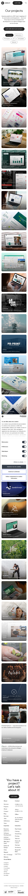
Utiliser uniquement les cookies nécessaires (14, 477)
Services (6, 804)
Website (14, 42)
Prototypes (7, 38)
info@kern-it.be (18, 804)
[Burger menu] (26, 3)
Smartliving (18, 834)
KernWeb (6, 875)
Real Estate (18, 829)
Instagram (6, 862)
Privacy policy (14, 887)
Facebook (6, 864)
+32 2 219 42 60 (19, 806)
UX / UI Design (8, 854)
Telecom (17, 838)
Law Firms (18, 854)
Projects (6, 806)
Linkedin (6, 866)
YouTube (6, 870)
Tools (5, 823)
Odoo (5, 850)
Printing (17, 836)
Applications (18, 35)
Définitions (7, 821)
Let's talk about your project (14, 29)
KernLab (6, 816)
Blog (5, 814)
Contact (6, 811)
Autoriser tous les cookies (14, 466)
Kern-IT (5, 2)
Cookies (22, 885)
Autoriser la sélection (14, 471)
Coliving (17, 831)
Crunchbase (7, 868)
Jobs (5, 818)
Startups (17, 845)
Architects (18, 847)
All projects (9, 35)
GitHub (5, 871)
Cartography (21, 38)
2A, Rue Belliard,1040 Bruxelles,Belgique (19, 819)
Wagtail (6, 852)
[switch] (24, 447)
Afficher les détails (18, 462)
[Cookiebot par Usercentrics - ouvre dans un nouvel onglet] (20, 416)
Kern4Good (6, 873)
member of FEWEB (20, 892)
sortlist (10, 892)
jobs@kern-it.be (19, 811)
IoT (14, 38)
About (5, 809)
